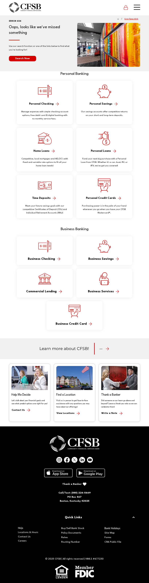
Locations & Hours (28, 532)
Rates (64, 537)
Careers (22, 541)
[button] (22, 58)
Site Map (109, 533)
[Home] (118, 19)
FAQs (20, 528)
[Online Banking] (125, 7)
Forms (107, 537)
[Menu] (137, 7)
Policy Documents (71, 533)
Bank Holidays (112, 528)
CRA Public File (112, 542)
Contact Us (24, 537)
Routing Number (70, 542)
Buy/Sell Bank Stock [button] (72, 528)
